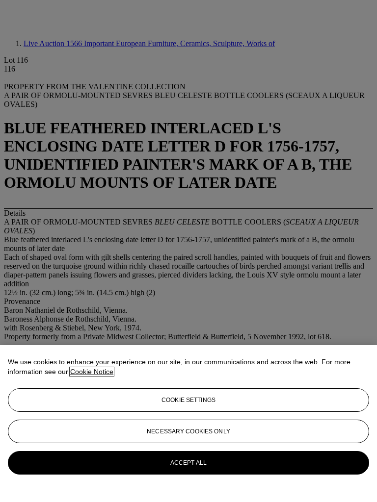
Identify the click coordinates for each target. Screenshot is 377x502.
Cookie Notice (91, 372)
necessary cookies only (188, 431)
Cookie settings (188, 400)
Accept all (188, 462)
